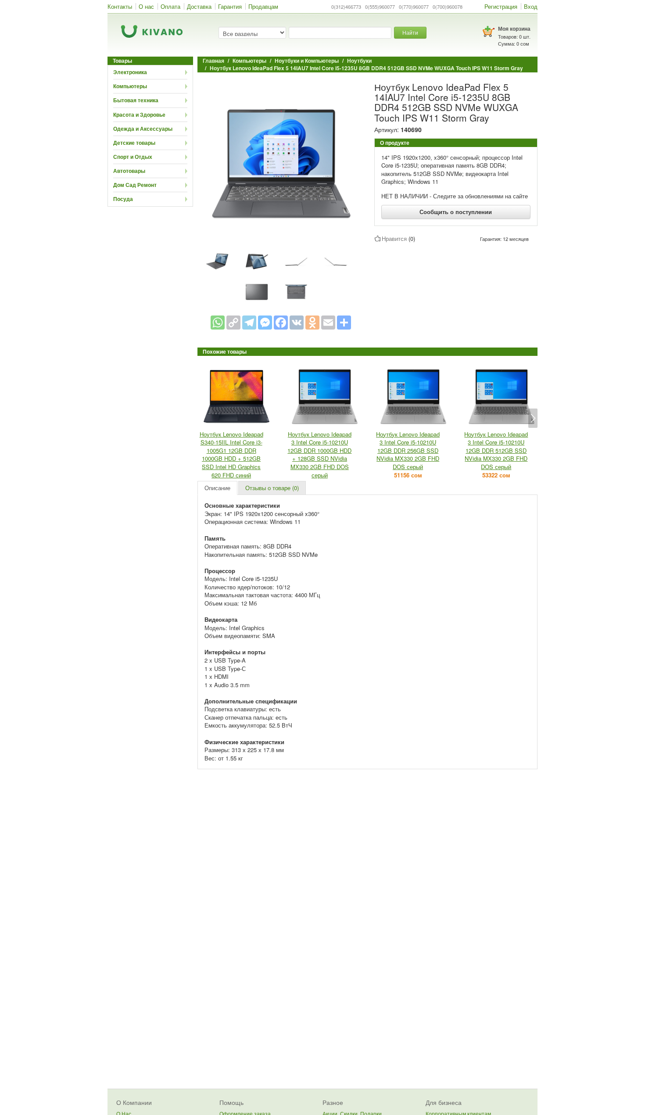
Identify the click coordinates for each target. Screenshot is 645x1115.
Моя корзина (514, 28)
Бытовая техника (135, 100)
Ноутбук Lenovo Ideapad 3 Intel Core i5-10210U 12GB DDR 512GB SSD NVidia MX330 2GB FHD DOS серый (496, 450)
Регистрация (500, 6)
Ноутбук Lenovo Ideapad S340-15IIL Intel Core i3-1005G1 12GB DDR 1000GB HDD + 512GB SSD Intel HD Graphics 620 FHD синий (231, 454)
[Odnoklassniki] (312, 322)
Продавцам (263, 6)
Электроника (130, 72)
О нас (146, 6)
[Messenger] (265, 322)
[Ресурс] (344, 322)
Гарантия (230, 6)
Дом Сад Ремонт (135, 185)
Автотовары (129, 171)
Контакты (120, 6)
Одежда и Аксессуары (142, 129)
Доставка (199, 6)
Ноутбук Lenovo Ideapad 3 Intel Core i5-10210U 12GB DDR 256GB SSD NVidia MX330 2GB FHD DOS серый (408, 450)
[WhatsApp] (218, 322)
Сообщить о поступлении (455, 212)
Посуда (123, 199)
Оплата (170, 6)
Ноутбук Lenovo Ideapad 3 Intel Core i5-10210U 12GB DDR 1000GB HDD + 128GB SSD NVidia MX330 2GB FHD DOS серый (319, 454)
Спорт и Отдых (132, 157)
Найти (410, 32)
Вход (531, 6)
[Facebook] (281, 322)
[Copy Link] (233, 322)
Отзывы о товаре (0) (272, 488)
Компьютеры (130, 86)
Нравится (394, 238)
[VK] (297, 322)
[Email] (328, 322)
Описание (217, 488)
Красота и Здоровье (139, 114)
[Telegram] (249, 322)
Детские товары (134, 143)
